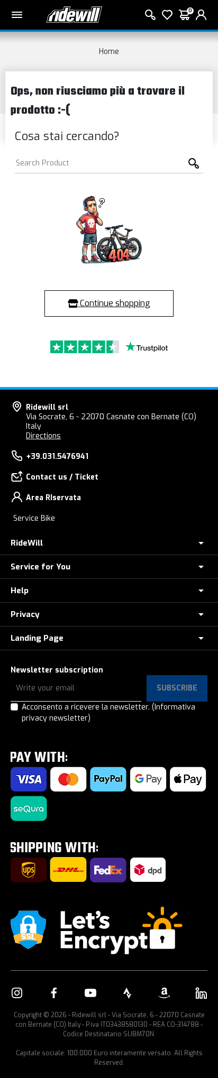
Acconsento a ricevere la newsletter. (108, 712)
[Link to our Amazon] (164, 993)
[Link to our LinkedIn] (201, 993)
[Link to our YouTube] (90, 993)
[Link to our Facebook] (54, 993)
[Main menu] (17, 14)
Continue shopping (114, 303)
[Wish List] (167, 15)
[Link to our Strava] (127, 993)
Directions (43, 436)
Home (109, 52)
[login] (201, 15)
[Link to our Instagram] (17, 993)
